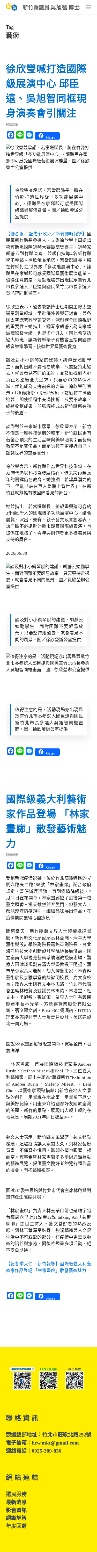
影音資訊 (16, 1510)
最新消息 (16, 1502)
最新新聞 (12, 125)
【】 (46, 234)
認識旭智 (16, 1518)
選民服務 (16, 1494)
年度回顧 (16, 1526)
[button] (88, 7)
